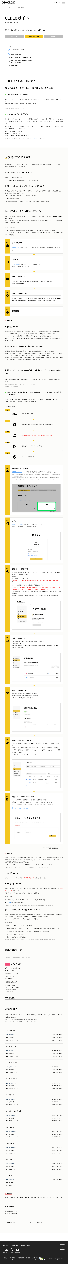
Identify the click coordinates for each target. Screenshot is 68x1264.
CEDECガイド (12, 7)
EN (57, 3)
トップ (5, 7)
